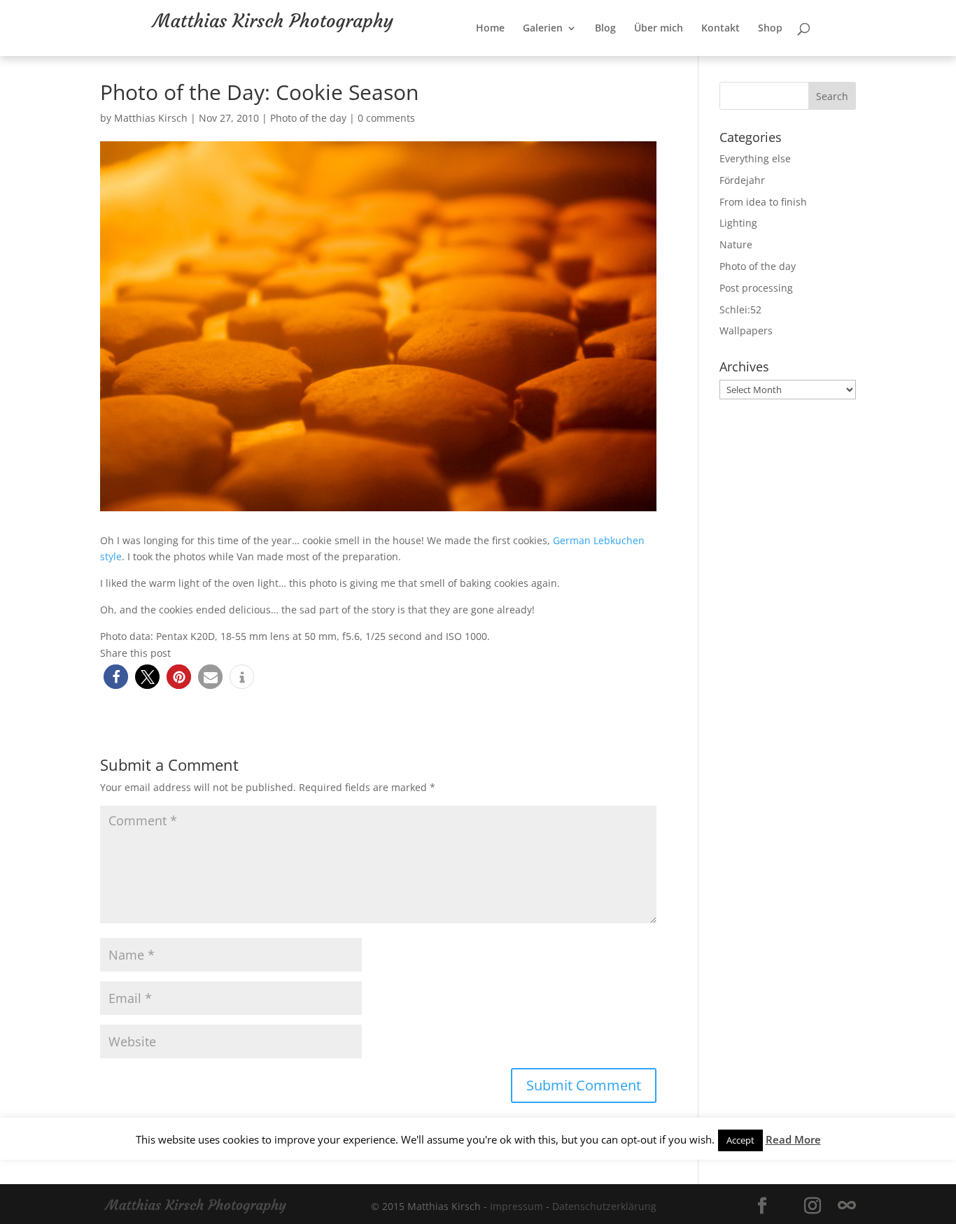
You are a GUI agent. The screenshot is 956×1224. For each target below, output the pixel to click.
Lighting (738, 222)
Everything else (755, 158)
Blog (650, 56)
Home (535, 56)
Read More (793, 1139)
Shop (815, 56)
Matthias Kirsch (151, 117)
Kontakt (766, 56)
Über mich (704, 56)
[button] (116, 676)
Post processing (756, 287)
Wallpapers (746, 330)
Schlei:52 (740, 309)
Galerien (588, 56)
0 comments (386, 117)
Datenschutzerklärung (604, 1206)
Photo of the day (308, 117)
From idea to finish (763, 201)
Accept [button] (740, 1140)
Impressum (516, 1206)
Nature (735, 244)
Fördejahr (742, 180)
